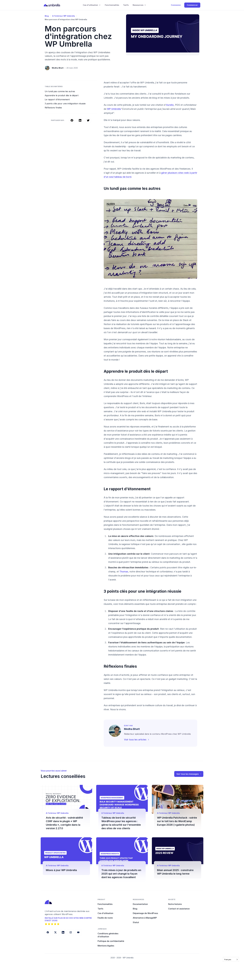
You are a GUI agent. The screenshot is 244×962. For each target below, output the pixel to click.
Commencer (192, 5)
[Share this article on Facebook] (72, 120)
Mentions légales (106, 945)
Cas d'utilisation (105, 913)
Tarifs (126, 5)
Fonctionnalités (112, 5)
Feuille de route (105, 918)
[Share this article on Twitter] (88, 120)
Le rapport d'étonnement (57, 99)
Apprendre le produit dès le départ (62, 95)
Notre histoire (175, 904)
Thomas (123, 571)
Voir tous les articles (135, 739)
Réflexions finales (53, 107)
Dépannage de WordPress (145, 913)
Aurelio (170, 105)
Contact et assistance (179, 908)
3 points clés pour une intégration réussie (65, 103)
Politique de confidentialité (111, 941)
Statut (136, 922)
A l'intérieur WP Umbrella (63, 16)
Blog (47, 16)
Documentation (140, 904)
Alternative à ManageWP (145, 918)
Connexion (176, 5)
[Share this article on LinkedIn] (80, 120)
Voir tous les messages (187, 774)
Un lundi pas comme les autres (60, 91)
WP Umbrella (114, 109)
